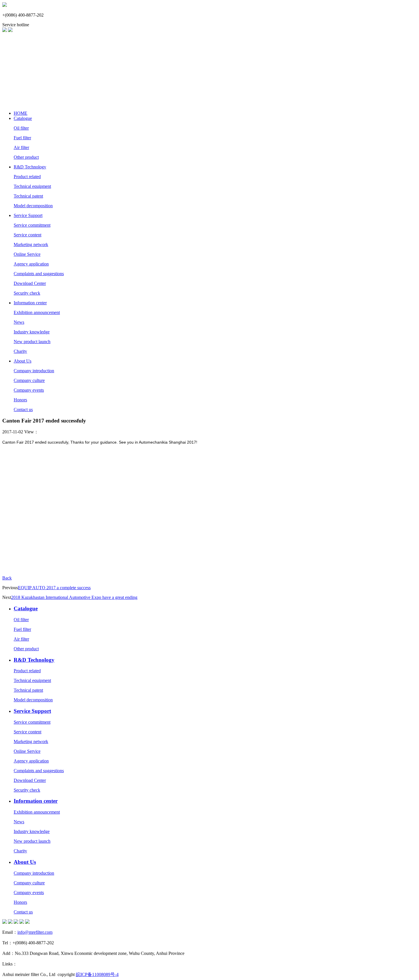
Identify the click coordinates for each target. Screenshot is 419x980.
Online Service (27, 254)
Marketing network (31, 244)
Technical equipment (32, 186)
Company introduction (34, 370)
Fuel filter (22, 137)
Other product (26, 157)
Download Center (30, 283)
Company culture (29, 380)
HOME (20, 113)
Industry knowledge (32, 331)
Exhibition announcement (37, 312)
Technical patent (28, 196)
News (19, 322)
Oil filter (21, 128)
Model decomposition (33, 205)
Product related (27, 176)
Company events (29, 390)
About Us (22, 361)
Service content (27, 234)
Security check (27, 293)
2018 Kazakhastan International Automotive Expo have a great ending (74, 597)
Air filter (21, 147)
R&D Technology (30, 166)
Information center (30, 302)
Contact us (23, 409)
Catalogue (23, 118)
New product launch (32, 341)
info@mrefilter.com (34, 932)
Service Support (28, 215)
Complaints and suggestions (39, 273)
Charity (20, 351)
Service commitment (32, 225)
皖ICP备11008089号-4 (97, 974)
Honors (20, 399)
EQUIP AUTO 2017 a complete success (54, 587)
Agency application (31, 263)
